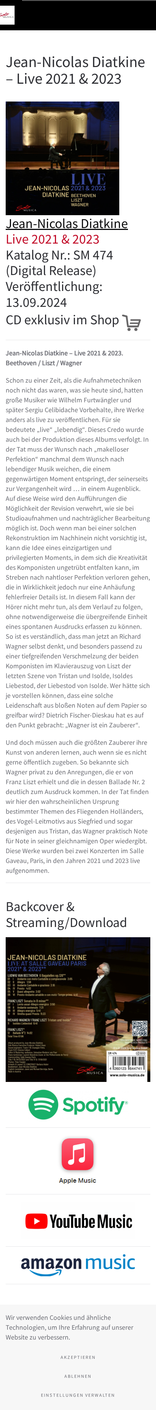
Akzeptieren (78, 1357)
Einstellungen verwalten (78, 1395)
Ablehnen (78, 1376)
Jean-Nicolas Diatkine (67, 222)
